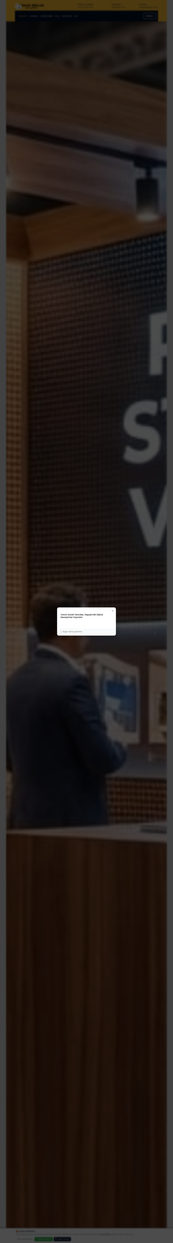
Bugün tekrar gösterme (72, 631)
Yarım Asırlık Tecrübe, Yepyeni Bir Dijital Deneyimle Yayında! (82, 616)
